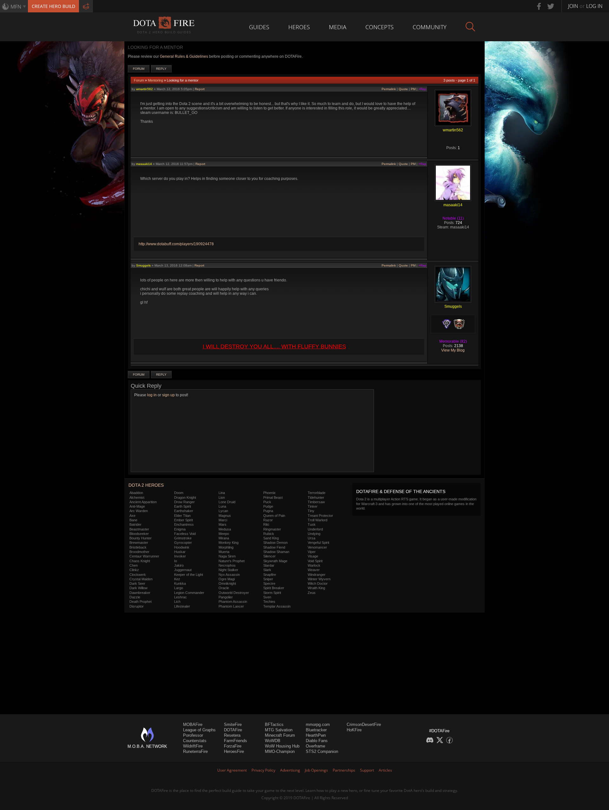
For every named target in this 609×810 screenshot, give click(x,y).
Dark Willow (138, 588)
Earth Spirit (182, 506)
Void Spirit (315, 561)
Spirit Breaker (273, 588)
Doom (178, 493)
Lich (177, 601)
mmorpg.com (318, 724)
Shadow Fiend (274, 547)
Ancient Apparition (143, 502)
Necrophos (227, 565)
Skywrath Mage (275, 561)
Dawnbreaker (139, 593)
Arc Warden (138, 511)
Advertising (290, 770)
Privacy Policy (263, 770)
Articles (385, 770)
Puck (267, 502)
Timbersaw (316, 502)
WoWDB (272, 740)
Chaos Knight (139, 561)
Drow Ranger (184, 502)
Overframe (315, 746)
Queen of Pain (274, 515)
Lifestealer (182, 606)
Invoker (180, 556)
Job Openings (316, 770)
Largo (178, 588)
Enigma (180, 529)
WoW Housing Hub (282, 746)
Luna (222, 506)
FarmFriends (235, 740)
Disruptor (136, 606)
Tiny (311, 511)
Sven (267, 597)
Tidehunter (316, 497)
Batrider (135, 524)
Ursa (311, 538)
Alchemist (136, 497)
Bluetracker (316, 730)
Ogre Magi (227, 579)
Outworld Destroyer (234, 593)
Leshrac (180, 597)
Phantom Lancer (231, 606)
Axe (132, 515)
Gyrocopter (183, 542)
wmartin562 (144, 89)
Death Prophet (140, 601)
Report (200, 89)
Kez (177, 579)
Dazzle (134, 597)
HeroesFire (234, 751)
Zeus (312, 593)
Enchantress (184, 524)
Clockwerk (137, 574)
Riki (266, 524)
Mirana (224, 538)
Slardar (268, 565)
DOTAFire (233, 730)
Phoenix (269, 493)
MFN (15, 6)
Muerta (224, 552)
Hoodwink (181, 547)
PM (413, 89)
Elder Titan (182, 515)
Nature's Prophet (232, 561)
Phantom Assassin (233, 601)
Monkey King (229, 542)
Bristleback (138, 547)
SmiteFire (233, 724)
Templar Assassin (277, 606)
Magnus (225, 515)
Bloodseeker (139, 534)
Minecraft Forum (280, 735)
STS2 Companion (322, 751)
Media (337, 27)
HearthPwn (316, 735)
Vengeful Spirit (318, 542)
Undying (314, 534)
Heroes (299, 27)
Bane (133, 520)
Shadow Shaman (276, 552)
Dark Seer (137, 583)
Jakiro (179, 565)
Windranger (316, 574)
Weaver (314, 570)
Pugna (268, 511)
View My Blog (453, 350)
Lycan (223, 511)
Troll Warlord (317, 520)
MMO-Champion (280, 751)
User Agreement (232, 770)
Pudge (268, 506)
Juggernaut (183, 570)
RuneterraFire (195, 751)
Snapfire (269, 574)
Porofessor (193, 735)
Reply (161, 68)
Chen (133, 565)
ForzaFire (232, 746)
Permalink (389, 89)
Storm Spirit (272, 593)
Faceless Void (185, 534)
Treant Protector (320, 515)
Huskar (180, 552)
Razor (268, 520)
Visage (313, 556)
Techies (269, 601)
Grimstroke (183, 538)
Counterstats (194, 740)
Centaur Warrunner (144, 556)
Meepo (224, 534)
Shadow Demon (275, 542)
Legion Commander (189, 593)
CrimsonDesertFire (364, 724)
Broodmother (139, 552)
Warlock (314, 565)
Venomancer (317, 547)
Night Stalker (228, 570)
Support (367, 770)
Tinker (313, 506)
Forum (138, 68)
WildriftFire (193, 746)
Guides (259, 27)
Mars (222, 524)
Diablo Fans (317, 740)
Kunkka (180, 583)
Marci (223, 520)
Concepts (379, 27)
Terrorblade (316, 493)
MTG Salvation (278, 730)
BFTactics (274, 724)
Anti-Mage (137, 506)
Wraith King (316, 588)
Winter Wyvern (319, 579)
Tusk (312, 524)
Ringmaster (272, 529)
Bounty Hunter (140, 538)
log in (152, 395)
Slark (267, 570)
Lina (222, 493)
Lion (222, 497)
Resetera (232, 735)
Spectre (269, 583)
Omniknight (227, 583)
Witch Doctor (318, 583)
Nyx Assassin (229, 574)
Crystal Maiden (141, 579)
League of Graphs (199, 730)
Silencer (269, 556)
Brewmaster (138, 542)
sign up (168, 395)
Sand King (271, 538)
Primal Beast (273, 497)
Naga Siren (227, 556)
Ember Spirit (183, 520)
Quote (403, 89)
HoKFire (354, 730)
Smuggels (143, 265)
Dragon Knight (185, 497)
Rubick (268, 534)
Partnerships (344, 770)
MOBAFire (192, 724)
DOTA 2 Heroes (146, 485)
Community (430, 27)
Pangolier (226, 597)
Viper (312, 552)
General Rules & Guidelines (184, 56)
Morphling (226, 547)
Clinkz (134, 570)
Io (175, 561)
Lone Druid (227, 502)
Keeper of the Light (188, 574)
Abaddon (136, 493)
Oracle (224, 588)
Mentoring (155, 80)
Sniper (268, 579)
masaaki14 (144, 164)
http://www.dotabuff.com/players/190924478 (176, 244)
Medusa (225, 529)
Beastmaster (139, 529)
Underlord (315, 529)
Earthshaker (183, 511)
